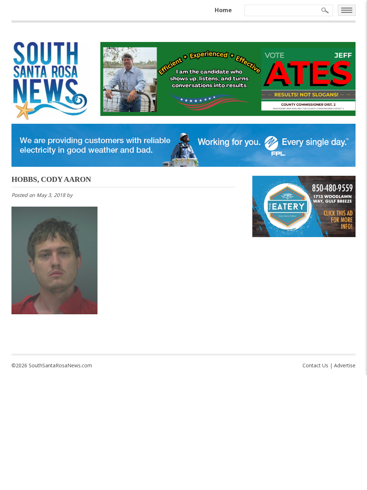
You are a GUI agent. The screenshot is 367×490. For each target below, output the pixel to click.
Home (223, 10)
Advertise (345, 365)
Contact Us (315, 365)
